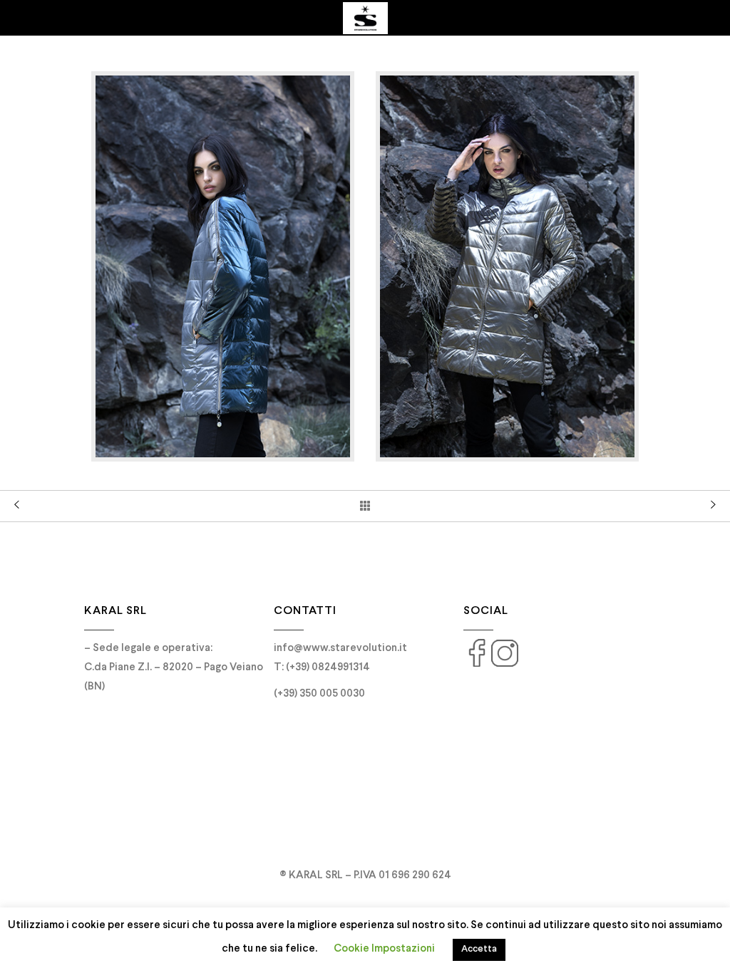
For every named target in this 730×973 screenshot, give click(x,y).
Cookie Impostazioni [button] (384, 949)
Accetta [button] (479, 949)
